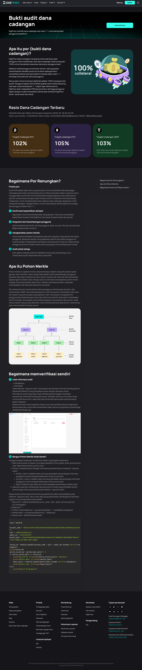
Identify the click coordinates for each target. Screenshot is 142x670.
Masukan (64, 614)
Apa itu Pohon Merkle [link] (109, 184)
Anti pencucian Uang (68, 636)
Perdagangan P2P (42, 633)
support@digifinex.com (117, 619)
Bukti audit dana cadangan (18, 626)
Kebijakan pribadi (67, 632)
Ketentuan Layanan (68, 629)
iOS (37, 644)
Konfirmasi (65, 611)
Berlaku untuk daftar (93, 607)
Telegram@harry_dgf (116, 631)
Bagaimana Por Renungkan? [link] (112, 180)
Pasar (36, 3)
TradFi (51, 3)
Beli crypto (27, 3)
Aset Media (13, 614)
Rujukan (12, 622)
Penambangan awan (43, 626)
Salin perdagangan (42, 622)
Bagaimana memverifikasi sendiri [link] (114, 187)
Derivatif (60, 3)
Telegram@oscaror (115, 625)
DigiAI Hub (89, 614)
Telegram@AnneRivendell (118, 637)
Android (38, 647)
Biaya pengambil (67, 618)
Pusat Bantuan (66, 607)
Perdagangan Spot (42, 607)
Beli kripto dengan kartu (44, 629)
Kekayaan (39, 618)
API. (87, 625)
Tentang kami (13, 607)
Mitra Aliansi (90, 611)
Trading (42, 3)
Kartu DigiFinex (41, 614)
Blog (10, 618)
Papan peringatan (15, 611)
